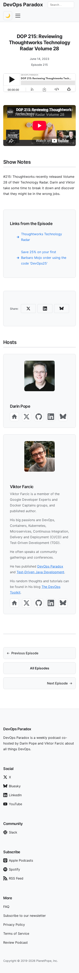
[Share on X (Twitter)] (28, 308)
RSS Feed (16, 878)
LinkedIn (15, 795)
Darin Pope (20, 406)
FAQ (6, 907)
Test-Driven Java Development (40, 572)
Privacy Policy (14, 924)
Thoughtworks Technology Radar (41, 237)
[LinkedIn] (50, 416)
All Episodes (39, 668)
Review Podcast (15, 942)
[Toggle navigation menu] (18, 16)
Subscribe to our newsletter (24, 916)
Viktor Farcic (22, 486)
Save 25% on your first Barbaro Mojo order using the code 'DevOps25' (43, 257)
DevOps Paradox (50, 566)
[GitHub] (38, 416)
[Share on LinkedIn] (44, 308)
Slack (13, 832)
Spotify (14, 869)
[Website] (14, 416)
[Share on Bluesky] (61, 308)
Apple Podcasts (21, 860)
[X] (26, 416)
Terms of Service (16, 933)
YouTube (15, 804)
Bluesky (15, 786)
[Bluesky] (63, 416)
